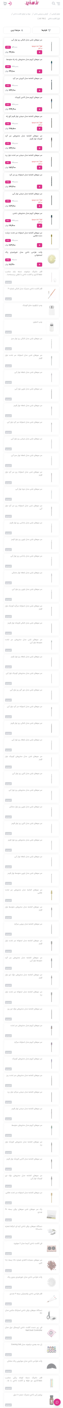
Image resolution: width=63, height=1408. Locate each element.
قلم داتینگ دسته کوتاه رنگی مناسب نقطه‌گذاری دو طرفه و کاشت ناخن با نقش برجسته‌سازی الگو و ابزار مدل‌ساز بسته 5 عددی (23, 1379)
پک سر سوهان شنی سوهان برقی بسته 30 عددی (23, 1211)
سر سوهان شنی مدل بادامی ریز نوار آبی (26, 556)
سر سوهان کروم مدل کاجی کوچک (28, 97)
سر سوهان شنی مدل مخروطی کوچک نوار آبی (24, 673)
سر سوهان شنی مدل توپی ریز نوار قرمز (26, 539)
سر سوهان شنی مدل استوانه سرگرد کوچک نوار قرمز (23, 607)
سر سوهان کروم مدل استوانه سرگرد (28, 1042)
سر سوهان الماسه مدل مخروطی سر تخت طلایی (23, 891)
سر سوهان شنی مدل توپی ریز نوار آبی (27, 589)
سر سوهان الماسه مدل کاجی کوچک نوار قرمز (24, 1159)
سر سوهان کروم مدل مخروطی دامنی (27, 213)
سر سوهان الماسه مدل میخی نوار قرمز (27, 1108)
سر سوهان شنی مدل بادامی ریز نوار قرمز (26, 523)
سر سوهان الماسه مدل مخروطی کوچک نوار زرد (23, 1143)
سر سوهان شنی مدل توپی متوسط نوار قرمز (25, 873)
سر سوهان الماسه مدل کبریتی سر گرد (27, 78)
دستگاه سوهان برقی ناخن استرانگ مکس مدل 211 (23, 1312)
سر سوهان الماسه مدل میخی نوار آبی (27, 194)
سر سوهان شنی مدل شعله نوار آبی (28, 372)
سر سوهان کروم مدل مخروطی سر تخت (26, 1025)
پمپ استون (37, 322)
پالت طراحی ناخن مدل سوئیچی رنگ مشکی (24, 1361)
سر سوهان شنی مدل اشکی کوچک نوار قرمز (25, 623)
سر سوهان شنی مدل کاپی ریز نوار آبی (27, 773)
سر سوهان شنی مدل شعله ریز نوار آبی (27, 740)
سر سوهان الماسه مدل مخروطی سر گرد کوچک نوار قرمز (23, 137)
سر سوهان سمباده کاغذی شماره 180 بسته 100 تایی (23, 1261)
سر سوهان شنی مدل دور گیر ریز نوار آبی (26, 690)
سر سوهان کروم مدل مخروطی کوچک (27, 1059)
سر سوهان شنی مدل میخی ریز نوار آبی (26, 439)
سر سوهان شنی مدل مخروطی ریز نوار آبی (25, 790)
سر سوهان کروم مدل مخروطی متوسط (27, 1125)
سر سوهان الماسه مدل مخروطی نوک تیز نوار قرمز (23, 976)
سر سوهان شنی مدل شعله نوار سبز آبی (26, 455)
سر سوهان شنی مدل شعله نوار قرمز (28, 405)
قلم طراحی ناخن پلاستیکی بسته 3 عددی (26, 1293)
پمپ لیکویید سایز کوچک (32, 305)
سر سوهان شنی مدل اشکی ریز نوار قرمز (26, 723)
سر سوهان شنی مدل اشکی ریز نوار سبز (26, 338)
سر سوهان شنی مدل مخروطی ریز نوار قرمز (25, 840)
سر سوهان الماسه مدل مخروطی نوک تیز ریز (24, 1009)
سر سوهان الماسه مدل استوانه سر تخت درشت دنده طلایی (23, 234)
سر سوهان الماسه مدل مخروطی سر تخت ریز (24, 1075)
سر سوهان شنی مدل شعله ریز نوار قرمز (26, 656)
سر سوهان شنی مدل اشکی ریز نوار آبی (26, 40)
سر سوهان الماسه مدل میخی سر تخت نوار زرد (23, 155)
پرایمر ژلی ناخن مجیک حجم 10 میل (27, 1395)
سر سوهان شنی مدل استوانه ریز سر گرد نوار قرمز (23, 473)
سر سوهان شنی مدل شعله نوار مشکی (27, 572)
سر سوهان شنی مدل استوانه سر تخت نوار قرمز (23, 357)
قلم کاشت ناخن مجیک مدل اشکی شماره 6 (25, 288)
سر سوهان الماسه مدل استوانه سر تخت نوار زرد (23, 993)
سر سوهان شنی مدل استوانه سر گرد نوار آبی (24, 422)
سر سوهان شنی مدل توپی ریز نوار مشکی (25, 807)
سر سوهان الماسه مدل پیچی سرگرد (28, 924)
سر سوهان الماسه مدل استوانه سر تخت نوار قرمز (23, 942)
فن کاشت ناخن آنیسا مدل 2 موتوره (28, 1243)
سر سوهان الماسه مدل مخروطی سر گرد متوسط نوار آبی (23, 959)
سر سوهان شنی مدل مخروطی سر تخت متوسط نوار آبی (23, 641)
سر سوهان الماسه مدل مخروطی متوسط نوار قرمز (23, 908)
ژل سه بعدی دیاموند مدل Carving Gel (26, 1344)
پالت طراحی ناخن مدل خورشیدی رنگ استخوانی (23, 254)
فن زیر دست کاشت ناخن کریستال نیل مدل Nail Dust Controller (23, 1329)
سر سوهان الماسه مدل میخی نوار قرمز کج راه (24, 116)
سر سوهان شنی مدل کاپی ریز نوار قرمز (26, 823)
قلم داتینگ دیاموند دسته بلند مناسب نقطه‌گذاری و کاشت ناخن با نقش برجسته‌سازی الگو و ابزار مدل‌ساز (23, 273)
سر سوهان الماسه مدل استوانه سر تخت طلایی (23, 1192)
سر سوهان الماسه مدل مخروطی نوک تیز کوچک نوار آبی (23, 1177)
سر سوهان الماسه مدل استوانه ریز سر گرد (25, 175)
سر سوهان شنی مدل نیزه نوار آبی (28, 489)
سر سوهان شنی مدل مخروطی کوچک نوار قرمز (23, 758)
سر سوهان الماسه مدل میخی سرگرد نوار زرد (24, 1092)
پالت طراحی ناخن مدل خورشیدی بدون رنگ (24, 1277)
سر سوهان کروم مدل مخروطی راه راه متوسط (24, 59)
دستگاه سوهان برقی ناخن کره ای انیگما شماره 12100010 (23, 1228)
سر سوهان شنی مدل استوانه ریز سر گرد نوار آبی (23, 507)
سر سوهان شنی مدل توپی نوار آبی (28, 389)
